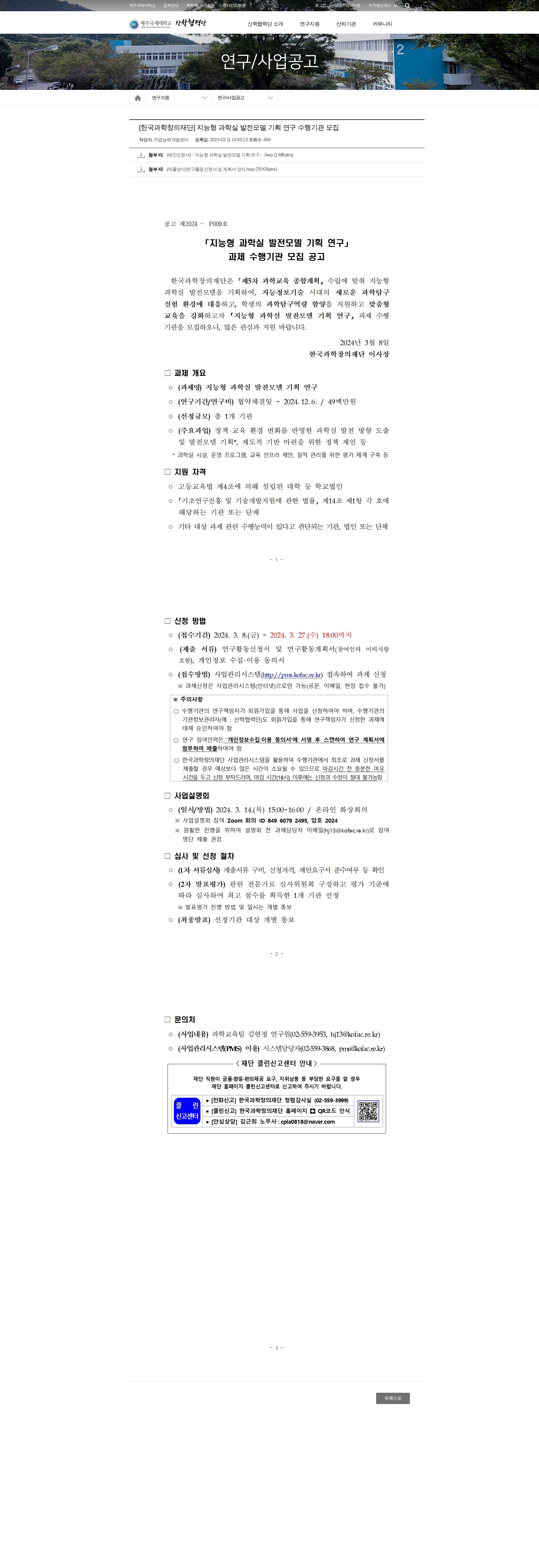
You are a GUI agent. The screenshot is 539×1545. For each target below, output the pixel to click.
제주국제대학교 (142, 5)
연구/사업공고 (231, 97)
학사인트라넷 (234, 5)
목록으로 (393, 1398)
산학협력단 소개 (265, 24)
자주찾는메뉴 (380, 5)
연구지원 (309, 24)
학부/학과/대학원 (200, 5)
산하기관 (346, 24)
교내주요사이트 (347, 5)
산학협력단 (190, 23)
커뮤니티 (382, 24)
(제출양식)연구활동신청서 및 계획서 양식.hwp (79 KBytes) (222, 169)
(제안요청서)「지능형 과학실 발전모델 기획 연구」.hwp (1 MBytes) (230, 155)
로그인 (320, 5)
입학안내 (171, 5)
